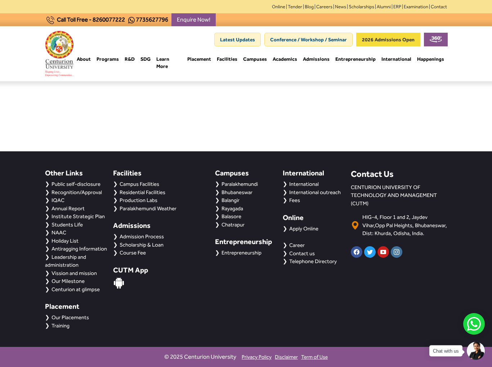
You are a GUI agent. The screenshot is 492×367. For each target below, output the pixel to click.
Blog (309, 6)
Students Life (67, 224)
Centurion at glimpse (76, 289)
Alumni (384, 6)
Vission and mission (74, 273)
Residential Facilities (142, 192)
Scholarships (361, 6)
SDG (145, 59)
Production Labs (138, 200)
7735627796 (152, 19)
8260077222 (109, 19)
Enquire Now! (193, 19)
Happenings (430, 59)
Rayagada (232, 208)
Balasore (231, 216)
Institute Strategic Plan (78, 216)
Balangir (231, 200)
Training (61, 325)
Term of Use (314, 357)
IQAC (58, 200)
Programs (108, 59)
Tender (295, 6)
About (84, 59)
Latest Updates (237, 39)
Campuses (255, 59)
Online (278, 6)
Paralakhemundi (240, 184)
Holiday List (65, 241)
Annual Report (68, 208)
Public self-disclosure (76, 184)
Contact (439, 6)
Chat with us (446, 351)
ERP (397, 6)
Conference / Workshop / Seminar (308, 39)
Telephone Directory (313, 261)
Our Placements (70, 317)
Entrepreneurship (355, 59)
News (340, 6)
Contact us (302, 253)
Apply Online (303, 228)
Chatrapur (233, 224)
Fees (294, 200)
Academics (285, 59)
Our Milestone (68, 281)
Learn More (162, 62)
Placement (199, 59)
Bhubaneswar (237, 192)
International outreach (315, 192)
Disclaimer (286, 357)
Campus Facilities (139, 184)
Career (297, 245)
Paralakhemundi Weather (148, 208)
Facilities (227, 59)
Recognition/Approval (77, 192)
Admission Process (142, 236)
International (396, 59)
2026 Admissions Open (388, 39)
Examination (416, 6)
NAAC (59, 232)
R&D (130, 59)
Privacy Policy (257, 357)
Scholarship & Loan (142, 245)
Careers (324, 6)
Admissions (316, 59)
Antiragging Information (79, 249)
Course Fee (133, 252)
